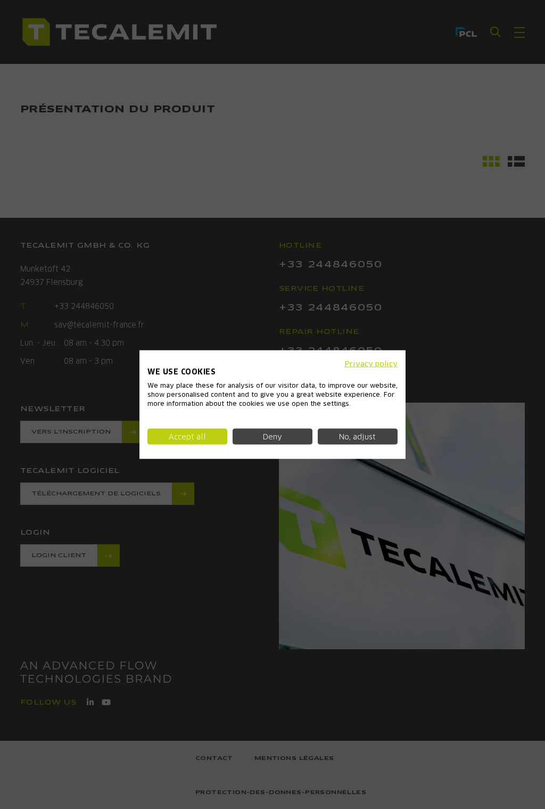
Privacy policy (371, 363)
